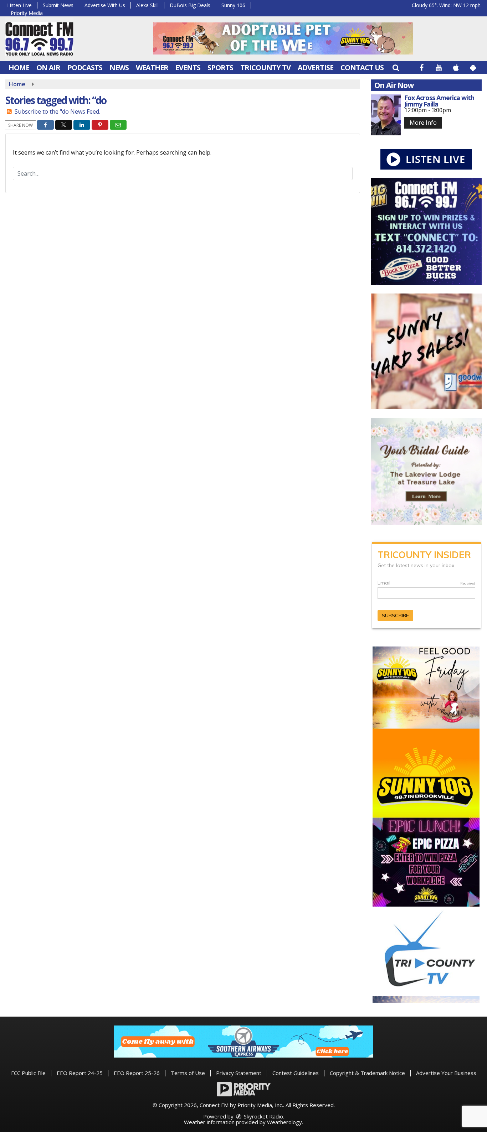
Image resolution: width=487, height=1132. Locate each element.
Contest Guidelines (295, 1072)
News (119, 67)
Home (19, 67)
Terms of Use (188, 1072)
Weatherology (284, 1122)
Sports (220, 67)
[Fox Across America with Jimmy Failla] (386, 114)
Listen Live (19, 5)
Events (187, 67)
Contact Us (362, 67)
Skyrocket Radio (262, 1116)
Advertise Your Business (446, 1072)
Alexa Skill (147, 5)
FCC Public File (28, 1072)
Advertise (315, 67)
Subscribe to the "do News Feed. (57, 111)
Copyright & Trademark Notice (367, 1072)
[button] (396, 67)
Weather (152, 67)
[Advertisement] (283, 38)
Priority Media (27, 13)
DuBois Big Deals (190, 5)
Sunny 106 (233, 5)
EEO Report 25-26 (137, 1072)
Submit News (58, 5)
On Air (48, 67)
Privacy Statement (238, 1072)
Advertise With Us (104, 5)
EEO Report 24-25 (80, 1072)
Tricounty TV (265, 67)
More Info (423, 122)
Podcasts (84, 67)
